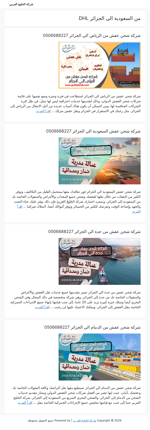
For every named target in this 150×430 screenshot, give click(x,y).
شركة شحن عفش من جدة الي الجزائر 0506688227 (94, 231)
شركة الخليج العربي (21, 4)
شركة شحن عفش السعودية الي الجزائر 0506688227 (93, 131)
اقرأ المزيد (43, 111)
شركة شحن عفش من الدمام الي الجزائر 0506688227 (92, 327)
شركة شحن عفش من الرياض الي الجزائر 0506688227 (92, 35)
